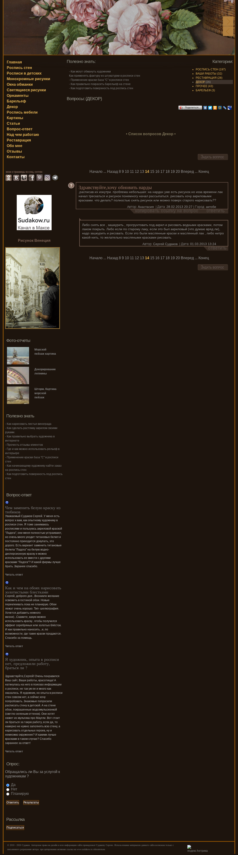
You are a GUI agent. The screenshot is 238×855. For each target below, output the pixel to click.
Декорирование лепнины (45, 371)
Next (228, 21)
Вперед (187, 172)
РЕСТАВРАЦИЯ (206, 77)
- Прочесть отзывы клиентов (24, 444)
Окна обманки (20, 84)
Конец (203, 172)
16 (157, 172)
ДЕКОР (200, 82)
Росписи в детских (24, 73)
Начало (95, 172)
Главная (14, 62)
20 (178, 172)
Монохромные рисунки (28, 79)
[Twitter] (210, 108)
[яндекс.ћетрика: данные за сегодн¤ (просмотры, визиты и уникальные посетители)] (198, 849)
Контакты (16, 157)
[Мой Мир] (220, 108)
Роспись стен (19, 68)
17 (162, 172)
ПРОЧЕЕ (201, 86)
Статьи (13, 123)
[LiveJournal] (224, 108)
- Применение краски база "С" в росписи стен (99, 80)
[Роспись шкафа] (32, 328)
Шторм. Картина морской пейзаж (45, 393)
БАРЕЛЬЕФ (203, 90)
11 (132, 172)
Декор (12, 107)
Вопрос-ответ (20, 129)
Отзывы (14, 151)
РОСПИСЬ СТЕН (207, 69)
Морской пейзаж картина (45, 351)
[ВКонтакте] (205, 108)
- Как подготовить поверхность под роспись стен (101, 88)
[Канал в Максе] (34, 212)
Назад (112, 172)
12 (137, 172)
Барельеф (16, 101)
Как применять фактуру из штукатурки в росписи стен (104, 75)
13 (142, 172)
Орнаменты (18, 96)
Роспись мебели (22, 112)
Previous (228, 31)
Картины (15, 118)
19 (173, 172)
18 (167, 172)
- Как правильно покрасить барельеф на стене (100, 84)
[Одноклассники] (215, 108)
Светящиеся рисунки (26, 90)
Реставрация (19, 140)
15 (152, 172)
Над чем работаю (23, 135)
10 (127, 172)
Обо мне (14, 146)
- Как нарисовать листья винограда (28, 424)
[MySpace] (229, 108)
